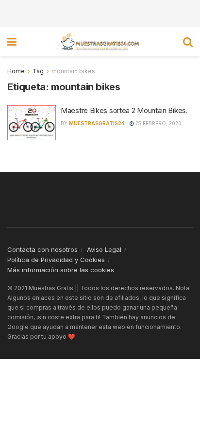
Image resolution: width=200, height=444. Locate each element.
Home (16, 71)
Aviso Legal (104, 249)
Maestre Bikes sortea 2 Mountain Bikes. (124, 110)
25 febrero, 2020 (158, 123)
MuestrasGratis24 (97, 123)
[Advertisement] (100, 12)
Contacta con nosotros (42, 249)
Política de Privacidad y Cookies (56, 259)
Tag (38, 71)
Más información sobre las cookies (60, 270)
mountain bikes (73, 71)
